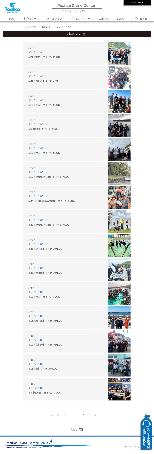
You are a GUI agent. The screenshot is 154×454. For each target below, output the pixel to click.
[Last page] (102, 414)
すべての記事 (29, 27)
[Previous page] (58, 414)
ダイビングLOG (63, 27)
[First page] (51, 414)
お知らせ (46, 27)
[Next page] (96, 414)
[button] (55, 19)
